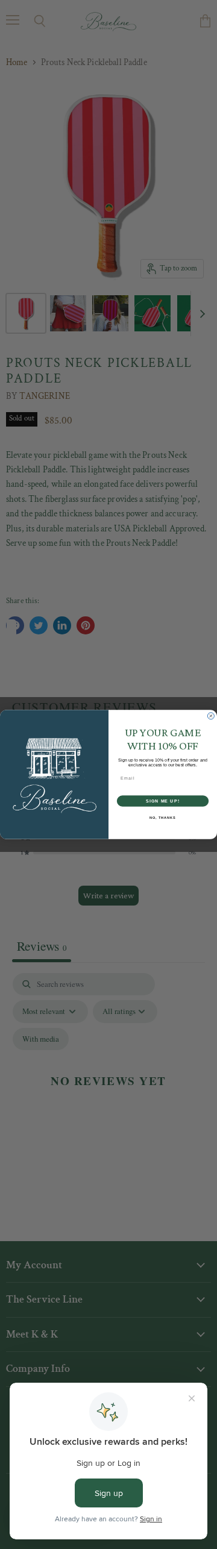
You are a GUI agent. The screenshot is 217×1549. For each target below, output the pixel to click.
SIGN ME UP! (163, 800)
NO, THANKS (162, 817)
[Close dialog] (210, 716)
